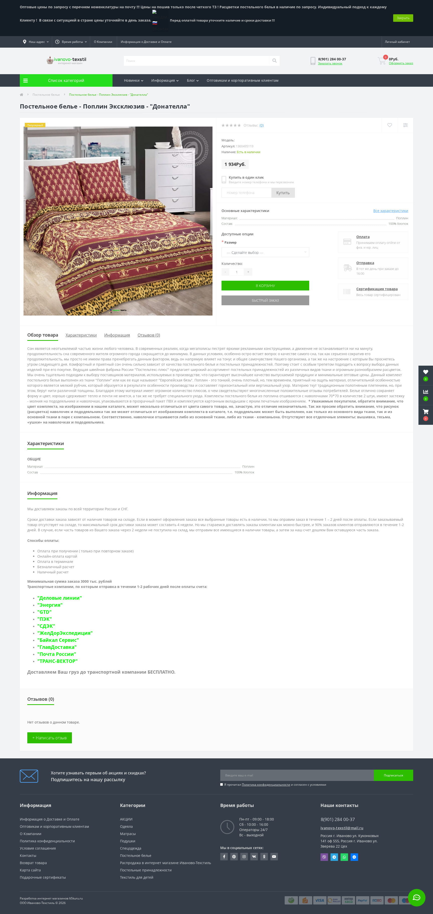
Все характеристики (390, 210)
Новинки (132, 80)
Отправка (365, 262)
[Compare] (405, 125)
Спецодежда (130, 848)
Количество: (232, 263)
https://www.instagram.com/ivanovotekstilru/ (244, 856)
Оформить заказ (401, 63)
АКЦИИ (126, 819)
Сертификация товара (377, 288)
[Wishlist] (389, 125)
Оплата (363, 236)
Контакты (28, 855)
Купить (283, 192)
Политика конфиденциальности (266, 784)
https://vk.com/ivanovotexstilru (254, 856)
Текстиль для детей (136, 877)
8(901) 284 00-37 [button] (338, 819)
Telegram (334, 857)
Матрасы (128, 833)
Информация (163, 80)
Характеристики (81, 335)
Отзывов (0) (149, 335)
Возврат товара (33, 862)
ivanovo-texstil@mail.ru (341, 828)
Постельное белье (46, 94)
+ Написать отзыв (49, 738)
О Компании (103, 42)
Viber (324, 857)
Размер (229, 242)
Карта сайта (30, 870)
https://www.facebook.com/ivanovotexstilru (224, 856)
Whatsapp (344, 857)
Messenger (354, 857)
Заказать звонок (330, 63)
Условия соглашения (38, 848)
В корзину (265, 285)
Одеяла (126, 826)
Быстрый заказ (265, 300)
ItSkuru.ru (76, 898)
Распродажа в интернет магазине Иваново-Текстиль (165, 862)
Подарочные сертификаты (43, 877)
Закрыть (403, 18)
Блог (191, 80)
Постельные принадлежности (146, 870)
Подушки (127, 841)
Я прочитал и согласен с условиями (275, 784)
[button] (425, 415)
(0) (262, 125)
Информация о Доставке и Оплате (146, 42)
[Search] (274, 61)
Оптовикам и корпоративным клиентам (242, 80)
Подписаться (393, 775)
